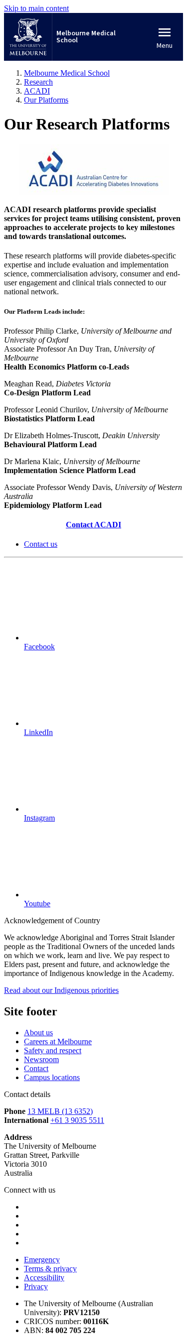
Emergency (42, 1259)
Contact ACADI (93, 524)
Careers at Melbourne (58, 1041)
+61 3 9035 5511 (77, 1120)
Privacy (36, 1286)
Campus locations (52, 1077)
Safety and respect (52, 1050)
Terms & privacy (50, 1268)
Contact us (40, 544)
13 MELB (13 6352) (60, 1111)
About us (38, 1032)
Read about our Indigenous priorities (61, 990)
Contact (36, 1068)
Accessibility (44, 1277)
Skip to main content (36, 8)
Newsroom (41, 1059)
